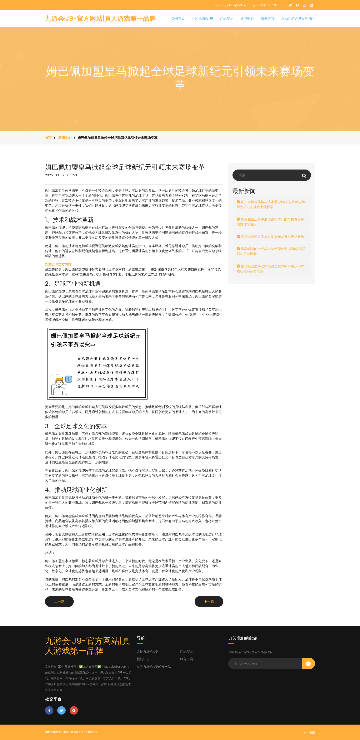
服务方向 (267, 18)
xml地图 (309, 732)
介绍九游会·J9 (202, 18)
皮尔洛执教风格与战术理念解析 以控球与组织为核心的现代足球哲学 (271, 204)
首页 (48, 137)
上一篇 (59, 601)
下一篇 (209, 601)
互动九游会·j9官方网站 (297, 18)
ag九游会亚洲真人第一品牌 (116, 732)
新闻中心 (247, 18)
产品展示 (226, 18)
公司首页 (178, 18)
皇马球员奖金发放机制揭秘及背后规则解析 (272, 236)
